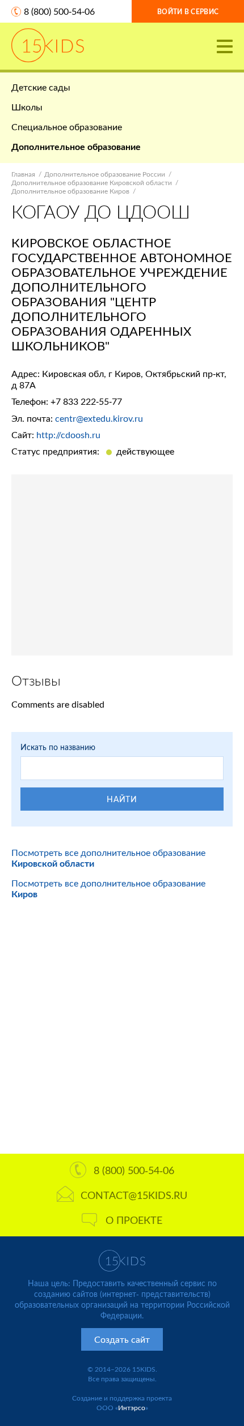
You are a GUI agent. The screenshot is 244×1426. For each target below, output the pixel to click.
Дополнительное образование (76, 146)
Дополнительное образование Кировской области (91, 182)
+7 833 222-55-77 (86, 401)
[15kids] (47, 45)
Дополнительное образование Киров (70, 191)
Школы (27, 106)
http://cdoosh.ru (68, 434)
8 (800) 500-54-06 (59, 11)
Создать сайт (122, 1339)
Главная (23, 174)
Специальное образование (66, 126)
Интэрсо (131, 1407)
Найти (122, 799)
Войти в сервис (187, 11)
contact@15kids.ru (134, 1195)
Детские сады (40, 87)
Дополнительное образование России (104, 174)
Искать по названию (57, 747)
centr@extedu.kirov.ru (99, 418)
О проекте (134, 1220)
